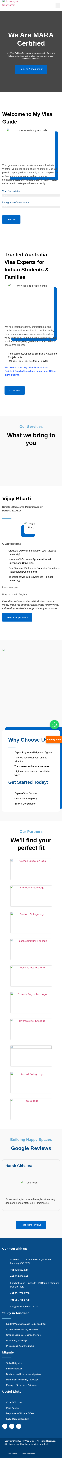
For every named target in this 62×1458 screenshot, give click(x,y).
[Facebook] (4, 1426)
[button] (58, 5)
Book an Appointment (31, 69)
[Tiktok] (18, 1426)
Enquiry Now (54, 739)
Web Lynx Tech (41, 1444)
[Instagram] (11, 1426)
